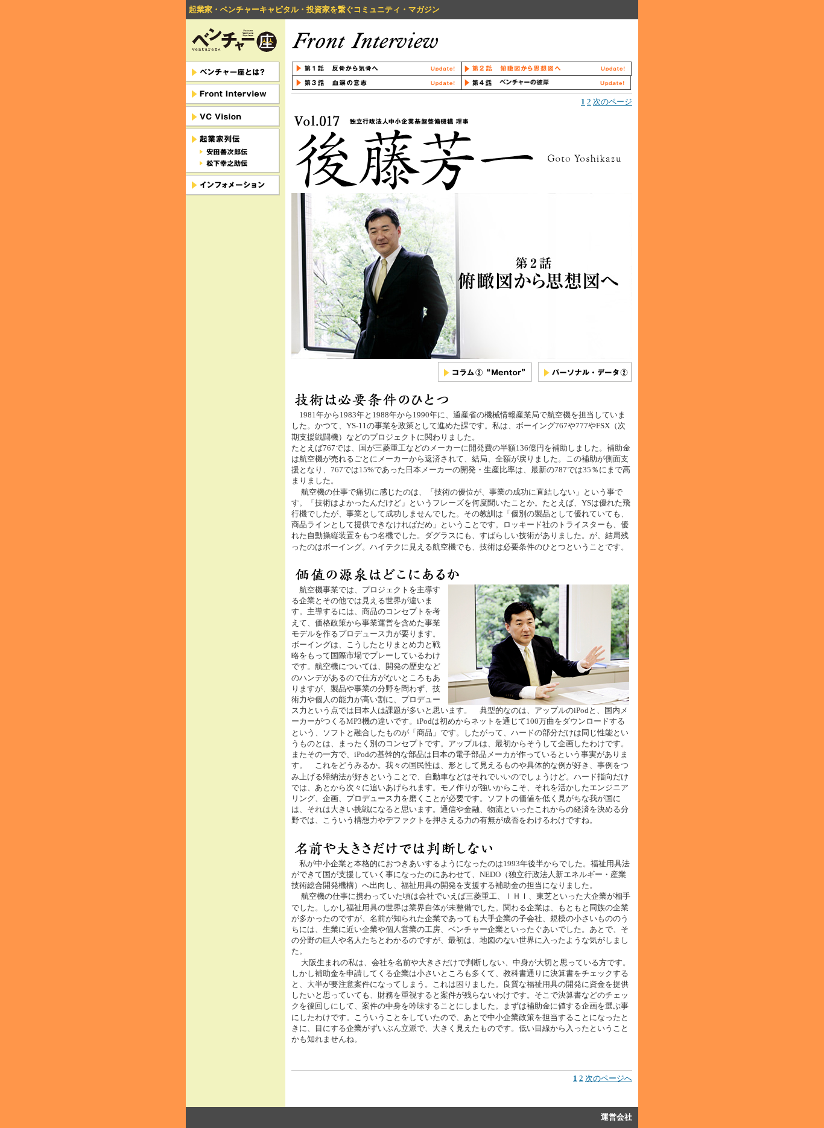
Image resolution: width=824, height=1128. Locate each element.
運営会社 (616, 1116)
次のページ (612, 101)
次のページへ (608, 1078)
